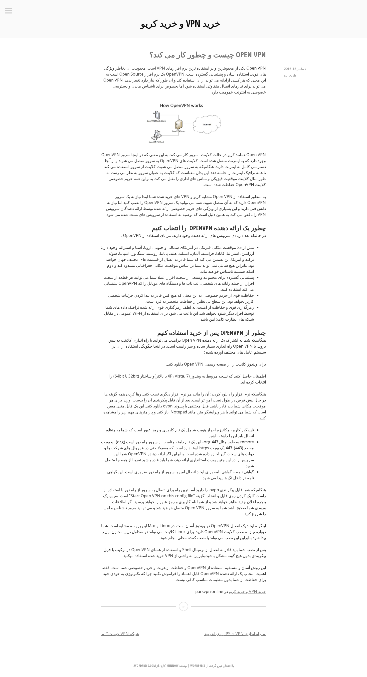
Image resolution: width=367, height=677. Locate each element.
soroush (290, 75)
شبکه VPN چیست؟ (120, 633)
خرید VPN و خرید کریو (180, 23)
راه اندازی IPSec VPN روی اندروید (235, 633)
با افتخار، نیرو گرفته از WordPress (212, 666)
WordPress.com (145, 666)
